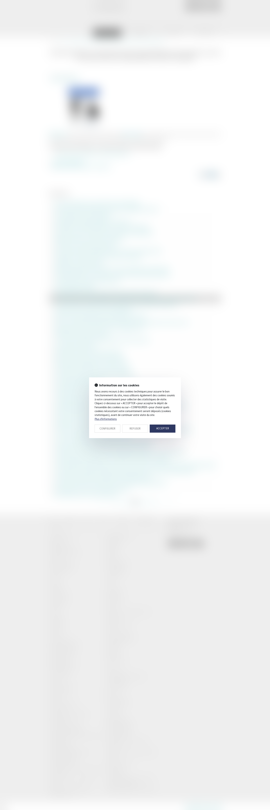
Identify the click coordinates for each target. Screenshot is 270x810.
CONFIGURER (107, 428)
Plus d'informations (106, 419)
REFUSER (135, 428)
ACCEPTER (162, 428)
